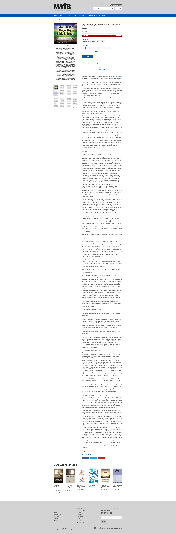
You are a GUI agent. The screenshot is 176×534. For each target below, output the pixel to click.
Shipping (79, 520)
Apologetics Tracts (62, 19)
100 (83, 48)
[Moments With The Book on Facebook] (102, 513)
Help (103, 15)
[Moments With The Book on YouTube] (111, 513)
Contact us (116, 76)
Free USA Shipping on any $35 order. (108, 4)
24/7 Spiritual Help (81, 508)
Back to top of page (86, 454)
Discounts (79, 514)
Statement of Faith (58, 514)
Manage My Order (81, 510)
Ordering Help (80, 516)
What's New (56, 512)
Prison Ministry (57, 518)
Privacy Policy (57, 516)
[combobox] (103, 8)
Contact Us (79, 512)
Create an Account (118, 5)
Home (55, 15)
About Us (56, 508)
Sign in (111, 5)
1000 (96, 48)
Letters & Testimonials (59, 510)
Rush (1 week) (100, 41)
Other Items (71, 15)
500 (92, 48)
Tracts (62, 15)
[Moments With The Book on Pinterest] (108, 513)
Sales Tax (79, 518)
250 (88, 48)
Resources (81, 15)
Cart (120, 8)
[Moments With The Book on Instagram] (105, 513)
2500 (100, 48)
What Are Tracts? (81, 522)
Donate (55, 520)
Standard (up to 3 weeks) (89, 41)
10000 (108, 48)
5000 (104, 48)
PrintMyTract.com (93, 15)
